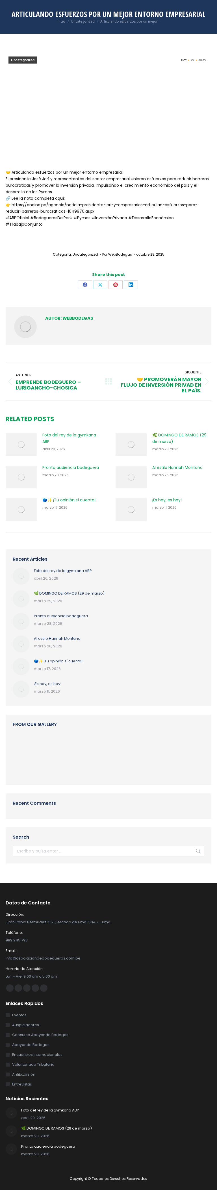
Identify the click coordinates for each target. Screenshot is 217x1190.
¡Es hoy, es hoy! (167, 500)
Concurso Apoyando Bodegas (40, 1034)
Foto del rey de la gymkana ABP (69, 438)
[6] (110, 745)
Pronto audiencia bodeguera (70, 467)
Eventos (19, 1015)
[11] (23, 745)
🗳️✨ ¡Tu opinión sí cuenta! (69, 500)
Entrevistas (22, 1084)
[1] (67, 767)
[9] (132, 745)
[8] (23, 767)
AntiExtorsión (23, 1074)
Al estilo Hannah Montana (177, 467)
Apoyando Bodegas (30, 1044)
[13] (89, 767)
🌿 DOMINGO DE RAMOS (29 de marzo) (179, 438)
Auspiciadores (25, 1025)
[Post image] (21, 444)
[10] (67, 745)
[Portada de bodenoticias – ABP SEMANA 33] (45, 745)
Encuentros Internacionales (37, 1054)
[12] (89, 745)
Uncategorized (22, 60)
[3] (176, 745)
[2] (154, 745)
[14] (45, 767)
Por (117, 254)
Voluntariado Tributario (33, 1064)
